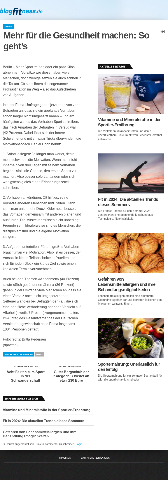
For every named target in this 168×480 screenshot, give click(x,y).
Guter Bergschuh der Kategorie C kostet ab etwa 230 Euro (71, 376)
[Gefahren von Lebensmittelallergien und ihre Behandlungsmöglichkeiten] (131, 272)
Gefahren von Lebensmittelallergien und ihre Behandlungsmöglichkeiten (40, 434)
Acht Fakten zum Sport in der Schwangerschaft (26, 376)
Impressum (65, 458)
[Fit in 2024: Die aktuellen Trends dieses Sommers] (131, 192)
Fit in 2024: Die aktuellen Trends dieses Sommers (43, 421)
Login (79, 444)
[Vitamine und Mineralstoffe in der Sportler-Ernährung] (131, 112)
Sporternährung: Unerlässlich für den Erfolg (129, 367)
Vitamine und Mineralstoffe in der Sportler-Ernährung (47, 410)
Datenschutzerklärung (95, 458)
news (39, 354)
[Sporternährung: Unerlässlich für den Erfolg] (131, 357)
